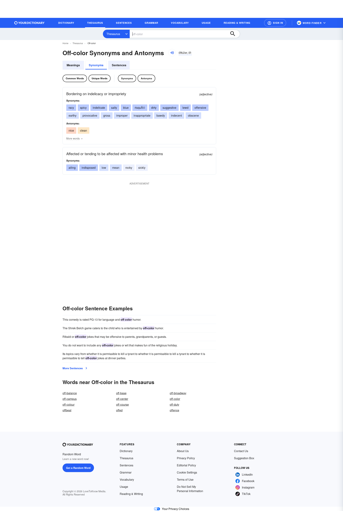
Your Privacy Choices (175, 509)
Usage (124, 487)
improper (122, 115)
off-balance (70, 393)
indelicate (99, 108)
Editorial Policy (186, 465)
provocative (90, 115)
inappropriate (142, 115)
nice (71, 130)
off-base (121, 393)
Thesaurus (113, 34)
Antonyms (146, 78)
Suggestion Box (244, 458)
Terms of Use (185, 479)
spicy (83, 108)
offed (119, 410)
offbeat (67, 410)
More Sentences (73, 368)
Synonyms (96, 65)
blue (126, 108)
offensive (200, 108)
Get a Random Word (78, 468)
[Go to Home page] (29, 22)
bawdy (160, 115)
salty (114, 108)
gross (106, 115)
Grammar (125, 472)
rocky (128, 168)
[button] (275, 23)
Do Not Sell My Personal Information (190, 489)
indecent (176, 115)
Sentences (119, 65)
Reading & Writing (131, 494)
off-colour (68, 404)
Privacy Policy (186, 458)
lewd (185, 108)
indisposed (89, 168)
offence (174, 410)
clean (83, 130)
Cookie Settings (187, 472)
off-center (122, 399)
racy (71, 108)
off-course (122, 404)
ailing (72, 168)
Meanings (73, 65)
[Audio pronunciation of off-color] (172, 52)
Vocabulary (127, 479)
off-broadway (178, 393)
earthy (72, 115)
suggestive (169, 108)
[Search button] (234, 34)
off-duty (174, 404)
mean (115, 168)
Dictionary (126, 451)
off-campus (70, 399)
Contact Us (241, 451)
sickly (141, 168)
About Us (183, 451)
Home (65, 43)
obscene (193, 115)
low (104, 168)
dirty (153, 108)
